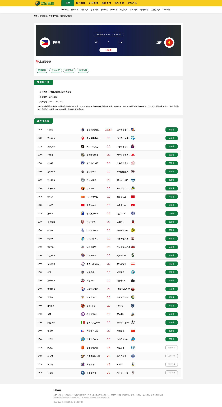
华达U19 (90, 188)
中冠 (49, 272)
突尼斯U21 (121, 205)
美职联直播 (155, 10)
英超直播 (74, 10)
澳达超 (50, 297)
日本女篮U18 (92, 339)
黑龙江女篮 (121, 356)
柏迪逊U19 (91, 172)
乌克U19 (51, 255)
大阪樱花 (90, 364)
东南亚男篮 (53, 16)
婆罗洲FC (91, 222)
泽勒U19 (90, 281)
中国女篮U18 (122, 339)
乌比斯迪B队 (92, 314)
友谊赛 (50, 331)
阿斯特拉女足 (122, 239)
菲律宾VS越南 (66, 16)
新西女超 (51, 146)
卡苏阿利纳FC (123, 297)
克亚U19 (51, 289)
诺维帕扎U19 (122, 180)
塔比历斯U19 (92, 214)
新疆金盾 (120, 272)
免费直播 (69, 70)
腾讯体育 (83, 70)
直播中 (171, 130)
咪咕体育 (56, 70)
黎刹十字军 (91, 247)
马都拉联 (120, 222)
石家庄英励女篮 (93, 356)
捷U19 (50, 155)
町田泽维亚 (91, 373)
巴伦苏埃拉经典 (123, 247)
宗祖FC (120, 306)
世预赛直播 (144, 10)
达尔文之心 (91, 297)
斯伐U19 (51, 281)
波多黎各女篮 (92, 331)
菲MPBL (51, 247)
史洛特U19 (121, 214)
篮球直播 (106, 3)
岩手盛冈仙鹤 (122, 373)
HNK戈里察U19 (123, 289)
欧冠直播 (80, 3)
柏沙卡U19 (121, 281)
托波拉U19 (91, 180)
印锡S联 (50, 306)
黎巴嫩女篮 (121, 264)
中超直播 (133, 10)
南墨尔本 (120, 348)
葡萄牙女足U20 (123, 322)
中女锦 (50, 130)
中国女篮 (120, 331)
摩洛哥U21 (121, 197)
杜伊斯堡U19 (92, 230)
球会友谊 (51, 222)
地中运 (50, 197)
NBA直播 (65, 10)
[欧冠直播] (44, 6)
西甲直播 (84, 10)
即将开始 (171, 347)
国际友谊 (51, 322)
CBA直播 (166, 10)
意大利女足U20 (93, 322)
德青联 (50, 230)
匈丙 (49, 314)
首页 (68, 3)
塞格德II (120, 314)
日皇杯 (50, 364)
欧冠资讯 (132, 3)
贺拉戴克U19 (92, 155)
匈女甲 (50, 239)
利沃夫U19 (91, 255)
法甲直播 (113, 10)
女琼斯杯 (51, 264)
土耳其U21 (91, 205)
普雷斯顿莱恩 (92, 348)
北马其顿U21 (92, 197)
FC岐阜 (120, 364)
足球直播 (93, 3)
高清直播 (42, 70)
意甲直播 (94, 10)
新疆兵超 (90, 272)
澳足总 (50, 348)
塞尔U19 (51, 138)
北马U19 (51, 188)
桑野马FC (91, 306)
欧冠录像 (119, 3)
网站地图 (79, 402)
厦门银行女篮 (92, 163)
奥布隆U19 (121, 255)
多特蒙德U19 (122, 230)
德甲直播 (104, 10)
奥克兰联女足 (92, 146)
